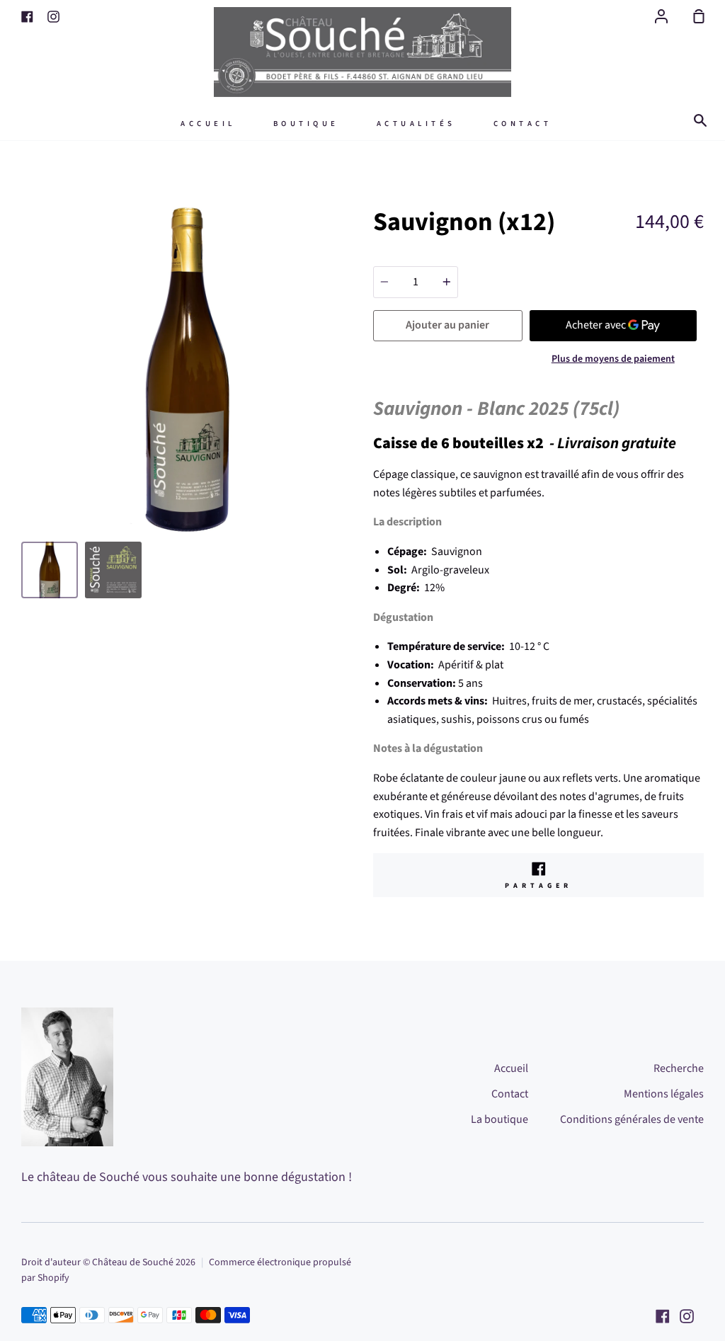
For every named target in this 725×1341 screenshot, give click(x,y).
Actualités (416, 123)
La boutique (499, 1119)
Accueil (208, 123)
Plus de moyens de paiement (613, 359)
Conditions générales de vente (632, 1119)
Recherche (678, 1068)
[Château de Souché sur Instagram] (687, 1316)
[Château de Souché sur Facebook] (663, 1316)
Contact (522, 123)
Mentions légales (664, 1094)
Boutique (306, 123)
